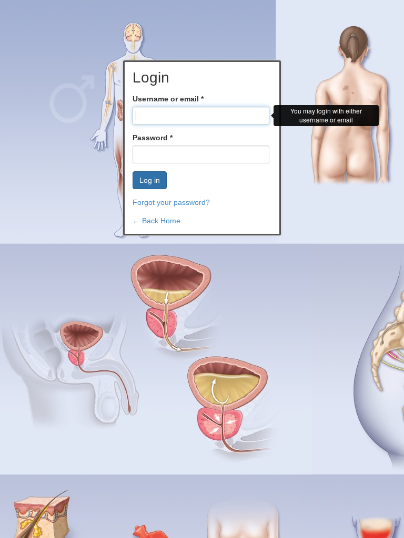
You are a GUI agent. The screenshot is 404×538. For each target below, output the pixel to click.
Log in (149, 180)
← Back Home (156, 220)
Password (153, 137)
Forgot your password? (171, 202)
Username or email (168, 99)
